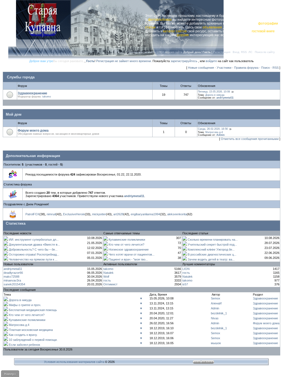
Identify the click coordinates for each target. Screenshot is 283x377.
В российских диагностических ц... (212, 254)
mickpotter (99, 214)
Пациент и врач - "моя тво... (128, 259)
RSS (244, 52)
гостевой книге (263, 31)
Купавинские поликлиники (127, 239)
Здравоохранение (32, 93)
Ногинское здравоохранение (129, 249)
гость (107, 280)
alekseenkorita (177, 214)
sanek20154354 (14, 284)
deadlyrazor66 (13, 272)
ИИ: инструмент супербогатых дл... (34, 239)
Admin (220, 135)
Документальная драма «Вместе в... (34, 244)
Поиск (265, 67)
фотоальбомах (160, 20)
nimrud (51, 214)
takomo (46, 96)
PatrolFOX (32, 214)
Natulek (108, 272)
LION (186, 268)
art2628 (118, 214)
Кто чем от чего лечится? (126, 244)
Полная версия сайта (141, 52)
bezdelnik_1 (219, 313)
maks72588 (11, 276)
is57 (185, 284)
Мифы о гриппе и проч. (25, 305)
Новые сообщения (201, 67)
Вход (236, 52)
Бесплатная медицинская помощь (33, 310)
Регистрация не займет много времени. (124, 61)
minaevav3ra (12, 280)
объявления (212, 27)
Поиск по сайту (265, 52)
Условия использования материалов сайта (74, 361)
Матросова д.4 (214, 132)
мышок (216, 343)
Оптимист (110, 284)
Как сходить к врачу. (23, 334)
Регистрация (221, 52)
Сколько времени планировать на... (213, 239)
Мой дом (14, 114)
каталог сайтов (175, 31)
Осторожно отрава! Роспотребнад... (34, 254)
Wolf (106, 276)
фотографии (268, 23)
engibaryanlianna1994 (145, 214)
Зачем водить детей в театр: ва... (211, 259)
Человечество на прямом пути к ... (33, 259)
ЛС (250, 52)
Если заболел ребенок (24, 344)
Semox (215, 298)
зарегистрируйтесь (184, 61)
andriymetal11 (225, 97)
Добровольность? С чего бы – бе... (33, 249)
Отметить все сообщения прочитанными (250, 138)
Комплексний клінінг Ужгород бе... (211, 249)
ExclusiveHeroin (74, 214)
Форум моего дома (33, 130)
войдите (211, 61)
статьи (150, 27)
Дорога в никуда (214, 95)
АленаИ (216, 303)
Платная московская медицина (31, 329)
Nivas (215, 318)
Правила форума (246, 67)
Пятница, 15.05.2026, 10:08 (214, 91)
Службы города (21, 77)
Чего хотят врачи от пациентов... (131, 254)
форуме (183, 35)
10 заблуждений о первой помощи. (33, 339)
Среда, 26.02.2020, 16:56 (213, 129)
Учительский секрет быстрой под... (212, 244)
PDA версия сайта (170, 52)
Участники (224, 67)
